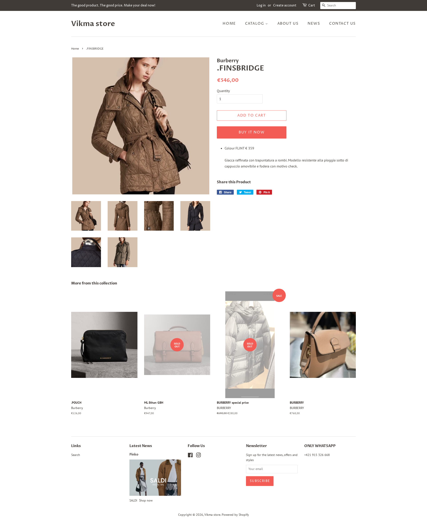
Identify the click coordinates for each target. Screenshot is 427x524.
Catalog (255, 23)
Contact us (342, 23)
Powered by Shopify (235, 515)
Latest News (140, 445)
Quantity (223, 91)
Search (75, 455)
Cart (311, 5)
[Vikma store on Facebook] (190, 456)
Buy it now (251, 132)
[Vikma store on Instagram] (198, 456)
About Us (288, 23)
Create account (284, 5)
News (314, 23)
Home (229, 23)
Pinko (133, 455)
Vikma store (93, 24)
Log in (261, 5)
